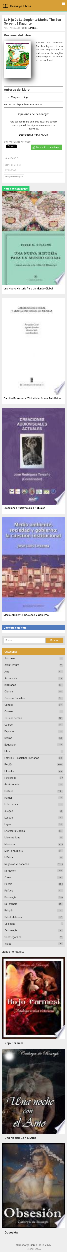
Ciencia (8, 691)
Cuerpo (8, 724)
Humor (8, 797)
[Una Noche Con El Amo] (33, 1134)
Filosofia (9, 771)
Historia (8, 791)
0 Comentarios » (29, 28)
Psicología (10, 897)
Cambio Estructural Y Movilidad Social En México (32, 398)
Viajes (7, 943)
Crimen (8, 711)
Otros (7, 877)
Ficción (8, 764)
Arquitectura (11, 665)
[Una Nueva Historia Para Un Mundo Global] (33, 238)
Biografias (10, 684)
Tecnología (10, 930)
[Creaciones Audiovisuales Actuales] (33, 457)
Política (8, 890)
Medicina (9, 844)
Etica (7, 751)
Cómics (8, 704)
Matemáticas (12, 837)
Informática (11, 804)
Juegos (8, 811)
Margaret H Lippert (20, 97)
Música (8, 857)
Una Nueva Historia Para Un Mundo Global (28, 288)
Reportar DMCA (33, 1249)
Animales (9, 658)
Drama (8, 738)
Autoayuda (10, 678)
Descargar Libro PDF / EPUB (33, 134)
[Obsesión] (33, 1229)
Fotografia (10, 777)
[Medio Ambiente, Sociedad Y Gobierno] (33, 565)
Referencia (10, 903)
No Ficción (10, 870)
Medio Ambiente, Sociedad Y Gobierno (26, 615)
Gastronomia (11, 784)
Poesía (8, 884)
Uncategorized (12, 937)
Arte (6, 671)
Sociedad (9, 923)
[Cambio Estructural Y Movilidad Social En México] (33, 347)
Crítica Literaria (13, 718)
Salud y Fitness (13, 917)
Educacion (10, 744)
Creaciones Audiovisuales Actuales (24, 508)
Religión (8, 910)
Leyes (7, 824)
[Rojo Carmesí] (33, 1039)
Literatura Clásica (14, 830)
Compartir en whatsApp (48, 147)
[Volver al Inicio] (18, 6)
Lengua (8, 817)
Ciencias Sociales (14, 165)
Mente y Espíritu (13, 850)
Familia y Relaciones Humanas (21, 757)
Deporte (9, 731)
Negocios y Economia (16, 864)
